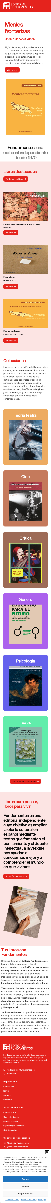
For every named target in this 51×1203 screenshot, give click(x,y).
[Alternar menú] (44, 6)
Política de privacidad (28, 1200)
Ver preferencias (25, 1193)
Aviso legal (42, 1200)
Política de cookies (12, 1200)
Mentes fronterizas (11, 331)
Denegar (25, 1186)
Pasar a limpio (9, 277)
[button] (47, 1152)
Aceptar (25, 1179)
